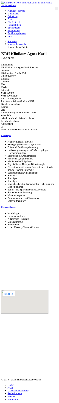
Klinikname (7, 64)
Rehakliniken (14, 24)
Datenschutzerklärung (18, 390)
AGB (10, 387)
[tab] (29, 135)
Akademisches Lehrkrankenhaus (17, 118)
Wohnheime (14, 30)
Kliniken (16, 10)
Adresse (5, 70)
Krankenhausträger (10, 104)
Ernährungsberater (17, 33)
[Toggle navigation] (56, 8)
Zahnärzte (12, 16)
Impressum (13, 399)
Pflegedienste (14, 22)
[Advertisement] (29, 260)
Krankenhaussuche (17, 44)
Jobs (10, 36)
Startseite (12, 41)
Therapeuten (14, 27)
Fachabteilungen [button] (8, 207)
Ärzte (10, 19)
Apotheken (13, 13)
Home (11, 385)
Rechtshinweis (15, 393)
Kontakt (5, 78)
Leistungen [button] (6, 135)
